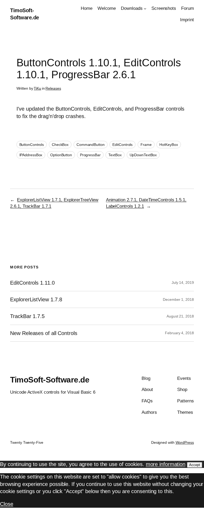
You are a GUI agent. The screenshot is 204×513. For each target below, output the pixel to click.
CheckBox (60, 144)
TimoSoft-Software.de (49, 379)
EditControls (122, 144)
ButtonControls (31, 144)
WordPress (185, 442)
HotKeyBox (168, 144)
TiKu (37, 88)
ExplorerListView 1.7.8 (36, 299)
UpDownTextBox (143, 155)
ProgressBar (90, 155)
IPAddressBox (30, 155)
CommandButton (90, 144)
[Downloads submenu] (145, 8)
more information (165, 464)
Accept (194, 465)
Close (6, 504)
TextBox (114, 155)
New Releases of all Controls (43, 333)
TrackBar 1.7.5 (27, 316)
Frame (146, 144)
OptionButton (61, 155)
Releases (53, 88)
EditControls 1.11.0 (32, 283)
